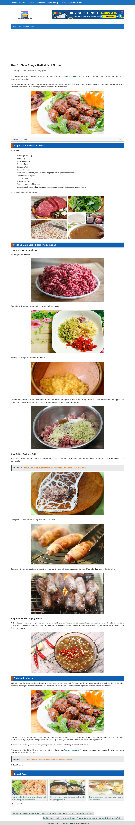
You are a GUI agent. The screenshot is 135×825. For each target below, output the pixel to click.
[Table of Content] (120, 139)
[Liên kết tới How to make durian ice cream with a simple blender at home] (106, 781)
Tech (45, 70)
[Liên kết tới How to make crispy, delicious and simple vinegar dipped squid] (67, 781)
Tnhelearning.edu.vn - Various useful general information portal (24, 14)
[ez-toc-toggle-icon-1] (119, 139)
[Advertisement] (67, 48)
